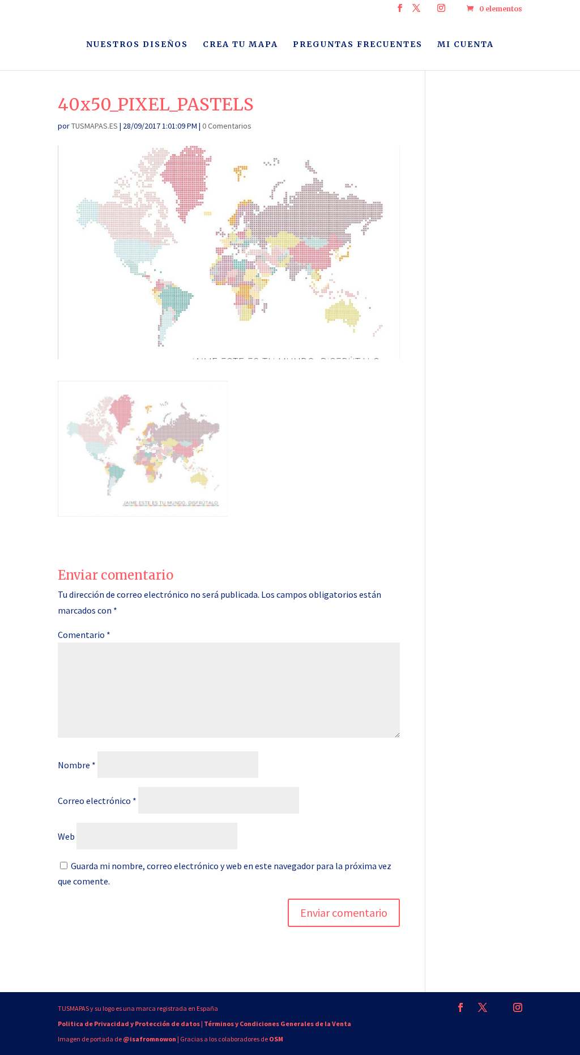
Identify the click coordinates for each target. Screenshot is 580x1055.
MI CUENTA (465, 44)
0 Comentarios (226, 126)
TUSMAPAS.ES (94, 126)
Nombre (77, 765)
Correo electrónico (97, 800)
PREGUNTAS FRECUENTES (358, 44)
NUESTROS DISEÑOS (137, 44)
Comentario (84, 634)
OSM (276, 1039)
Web (66, 836)
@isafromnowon (149, 1039)
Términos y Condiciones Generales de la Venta (277, 1023)
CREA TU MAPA (240, 44)
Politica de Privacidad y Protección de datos (129, 1023)
